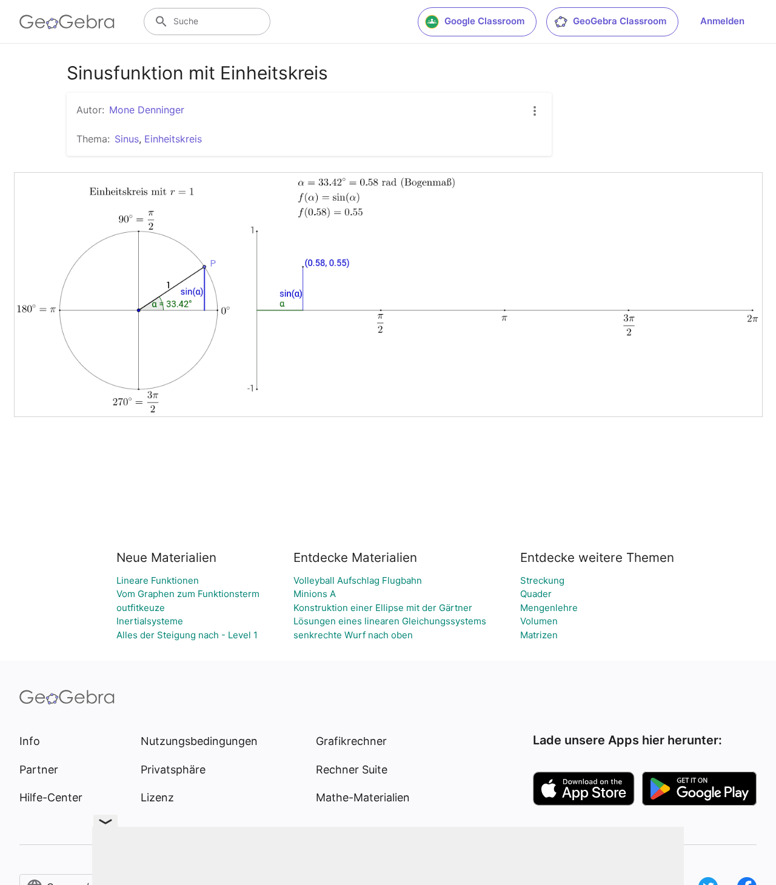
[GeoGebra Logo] (67, 22)
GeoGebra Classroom (619, 21)
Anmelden (722, 21)
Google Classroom (484, 21)
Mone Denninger (146, 110)
